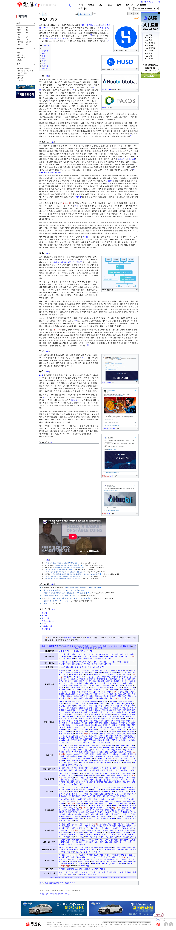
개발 (27, 27)
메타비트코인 (97, 712)
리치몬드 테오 (88, 237)
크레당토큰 (125, 816)
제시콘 (87, 814)
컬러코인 (129, 692)
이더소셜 (69, 814)
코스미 (94, 734)
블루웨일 (125, 714)
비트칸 (72, 859)
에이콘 (107, 810)
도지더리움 (63, 662)
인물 (18, 44)
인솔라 (74, 692)
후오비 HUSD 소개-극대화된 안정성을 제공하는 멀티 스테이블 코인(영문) (76, 574)
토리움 (112, 760)
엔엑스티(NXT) (113, 683)
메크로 (61, 712)
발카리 (126, 750)
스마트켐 (89, 719)
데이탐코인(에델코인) (125, 704)
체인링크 (120, 835)
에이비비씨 (114, 754)
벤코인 (91, 714)
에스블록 (101, 872)
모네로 (81, 768)
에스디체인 (99, 842)
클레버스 (65, 818)
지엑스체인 (106, 835)
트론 (96, 818)
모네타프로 (105, 750)
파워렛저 (70, 738)
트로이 (110, 782)
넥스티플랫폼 (120, 745)
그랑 (92, 745)
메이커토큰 (117, 710)
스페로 (92, 806)
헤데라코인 (119, 698)
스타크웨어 (124, 768)
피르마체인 (123, 740)
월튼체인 (62, 844)
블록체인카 (124, 840)
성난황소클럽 (117, 775)
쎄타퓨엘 (124, 806)
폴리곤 (85, 740)
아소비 (64, 808)
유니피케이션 (64, 690)
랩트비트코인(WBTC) (97, 654)
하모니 (74, 698)
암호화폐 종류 (69, 638)
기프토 (119, 701)
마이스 (81, 710)
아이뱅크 (106, 778)
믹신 (86, 768)
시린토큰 (112, 719)
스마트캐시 (114, 768)
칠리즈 (119, 731)
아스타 (92, 754)
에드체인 (88, 810)
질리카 (94, 664)
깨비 (78, 773)
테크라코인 (63, 736)
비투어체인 (86, 716)
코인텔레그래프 (107, 429)
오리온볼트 (92, 727)
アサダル (130, 922)
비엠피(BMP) (115, 801)
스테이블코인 (104, 28)
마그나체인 (76, 872)
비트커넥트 (92, 872)
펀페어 (84, 796)
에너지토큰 (69, 780)
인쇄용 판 (20, 75)
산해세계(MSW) (108, 792)
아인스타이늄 (69, 658)
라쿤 (68, 789)
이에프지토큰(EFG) (97, 780)
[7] (101, 247)
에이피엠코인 (79, 725)
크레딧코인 (111, 734)
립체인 (120, 672)
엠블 (121, 842)
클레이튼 (126, 694)
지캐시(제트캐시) (81, 770)
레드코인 (115, 748)
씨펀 (131, 806)
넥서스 (77, 670)
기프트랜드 (128, 701)
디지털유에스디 (93, 855)
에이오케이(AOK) (91, 683)
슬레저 (69, 754)
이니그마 (83, 690)
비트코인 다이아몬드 (96, 656)
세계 (27, 32)
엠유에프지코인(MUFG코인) (94, 756)
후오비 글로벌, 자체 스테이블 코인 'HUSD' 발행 (71, 598)
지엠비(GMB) (96, 692)
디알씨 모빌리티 (100, 706)
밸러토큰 (107, 857)
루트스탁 (109, 654)
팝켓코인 (110, 738)
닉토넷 (106, 670)
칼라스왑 (79, 864)
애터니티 (123, 681)
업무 (27, 37)
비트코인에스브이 (112, 656)
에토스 (113, 810)
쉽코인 (120, 752)
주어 (85, 731)
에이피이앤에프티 (95, 723)
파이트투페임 (81, 874)
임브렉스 (131, 729)
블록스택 (108, 847)
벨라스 (79, 677)
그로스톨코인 (64, 654)
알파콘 (105, 830)
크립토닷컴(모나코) (84, 760)
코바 (72, 837)
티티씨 (91, 696)
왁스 (133, 794)
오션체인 (110, 832)
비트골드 (75, 651)
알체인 (116, 681)
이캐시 (82, 651)
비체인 (77, 716)
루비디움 (93, 672)
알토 (97, 794)
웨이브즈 (100, 687)
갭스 (68, 824)
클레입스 (73, 818)
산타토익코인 (70, 803)
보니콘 (72, 828)
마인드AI (88, 710)
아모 (72, 842)
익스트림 (85, 729)
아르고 (75, 681)
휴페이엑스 (69, 765)
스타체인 (128, 803)
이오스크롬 (122, 690)
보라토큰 (95, 801)
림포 (93, 826)
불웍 (106, 768)
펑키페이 (75, 763)
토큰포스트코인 (81, 736)
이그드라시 (74, 690)
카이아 (113, 692)
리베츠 (91, 840)
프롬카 (108, 740)
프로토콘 (113, 696)
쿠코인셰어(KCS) (103, 864)
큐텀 (103, 694)
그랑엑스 (112, 701)
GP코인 (69, 745)
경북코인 (62, 869)
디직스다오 (121, 773)
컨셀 (60, 734)
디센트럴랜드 (128, 787)
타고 (141, 922)
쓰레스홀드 (74, 830)
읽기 (76, 14)
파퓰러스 (78, 738)
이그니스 (131, 727)
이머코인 (68, 729)
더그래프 (95, 824)
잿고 (72, 731)
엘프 (70, 685)
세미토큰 (127, 775)
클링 (118, 734)
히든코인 (78, 765)
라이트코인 (83, 654)
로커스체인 (76, 672)
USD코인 (45, 38)
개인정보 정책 (44, 894)
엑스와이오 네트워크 (93, 725)
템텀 (106, 760)
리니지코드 (114, 708)
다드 (88, 824)
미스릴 (79, 801)
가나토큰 (62, 824)
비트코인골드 (81, 656)
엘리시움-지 (89, 832)
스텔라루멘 (100, 667)
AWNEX (62, 745)
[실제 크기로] (137, 50)
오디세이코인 (108, 685)
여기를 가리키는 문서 (24, 68)
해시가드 (83, 784)
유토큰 (100, 850)
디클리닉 (116, 824)
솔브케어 (105, 828)
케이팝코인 (125, 814)
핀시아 (67, 698)
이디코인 (72, 835)
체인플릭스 (100, 814)
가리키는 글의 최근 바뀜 (25, 71)
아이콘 (88, 681)
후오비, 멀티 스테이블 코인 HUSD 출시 (67, 565)
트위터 (109, 382)
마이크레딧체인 (102, 826)
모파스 (117, 675)
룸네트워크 (96, 789)
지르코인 (114, 780)
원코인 (109, 872)
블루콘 (67, 752)
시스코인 (77, 754)
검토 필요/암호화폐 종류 (54, 883)
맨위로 (171, 924)
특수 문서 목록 (22, 73)
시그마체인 (112, 679)
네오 (72, 670)
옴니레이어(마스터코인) (84, 658)
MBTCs (66, 799)
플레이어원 (100, 796)
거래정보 (141, 5)
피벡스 (133, 770)
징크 (113, 835)
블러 (123, 857)
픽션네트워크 (69, 821)
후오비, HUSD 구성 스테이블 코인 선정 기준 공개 (62, 578)
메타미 (128, 826)
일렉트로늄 (64, 758)
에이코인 (68, 725)
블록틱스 (116, 714)
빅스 (92, 859)
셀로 (106, 752)
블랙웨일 (108, 714)
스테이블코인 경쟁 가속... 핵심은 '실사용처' (67, 567)
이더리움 (131, 159)
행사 (121, 877)
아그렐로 (83, 721)
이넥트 (61, 729)
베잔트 (61, 752)
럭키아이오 (129, 706)
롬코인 (105, 708)
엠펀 (116, 794)
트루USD (53, 38)
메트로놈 (97, 675)
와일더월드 (109, 727)
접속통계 (166, 924)
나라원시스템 (113, 922)
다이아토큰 (102, 704)
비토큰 (86, 828)
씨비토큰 (75, 721)
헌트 (115, 742)
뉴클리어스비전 (65, 840)
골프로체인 (103, 701)
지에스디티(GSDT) (127, 780)
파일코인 (78, 852)
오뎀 (83, 812)
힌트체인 (132, 837)
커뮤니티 (82, 8)
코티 (130, 758)
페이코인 (91, 763)
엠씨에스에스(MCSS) (82, 685)
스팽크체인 (84, 806)
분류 (41, 883)
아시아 (19, 32)
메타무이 (87, 712)
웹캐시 (125, 756)
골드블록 (94, 701)
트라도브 (98, 736)
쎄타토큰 (116, 806)
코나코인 (70, 782)
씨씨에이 (98, 778)
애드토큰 (129, 830)
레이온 (66, 708)
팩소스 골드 (46, 618)
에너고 (84, 723)
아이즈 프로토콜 (114, 721)
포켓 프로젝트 (75, 740)
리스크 (105, 672)
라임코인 (75, 840)
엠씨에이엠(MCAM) (74, 756)
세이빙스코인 (69, 778)
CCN (41, 375)
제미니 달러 (61, 38)
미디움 (66, 677)
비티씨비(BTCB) (83, 859)
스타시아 (120, 803)
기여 (144, 2)
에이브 (86, 780)
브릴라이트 (74, 792)
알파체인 (98, 830)
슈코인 (72, 679)
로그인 (158, 2)
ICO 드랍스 (105, 476)
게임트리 (86, 787)
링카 (80, 750)
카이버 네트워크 (68, 864)
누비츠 (84, 704)
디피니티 (77, 847)
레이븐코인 (63, 775)
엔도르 (81, 832)
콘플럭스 (80, 694)
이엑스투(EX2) (125, 872)
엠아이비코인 (96, 685)
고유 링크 (20, 78)
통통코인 (119, 760)
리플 (81, 667)
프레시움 (100, 740)
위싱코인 (116, 812)
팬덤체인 (119, 818)
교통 (27, 30)
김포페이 (70, 869)
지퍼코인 (91, 731)
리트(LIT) (72, 775)
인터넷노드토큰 (73, 844)
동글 (72, 799)
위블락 (64, 835)
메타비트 (112, 799)
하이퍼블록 (89, 698)
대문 (18, 53)
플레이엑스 (110, 796)
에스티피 (78, 780)
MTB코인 (68, 701)
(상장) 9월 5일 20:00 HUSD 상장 (55, 601)
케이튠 (116, 814)
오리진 (100, 727)
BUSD (44, 623)
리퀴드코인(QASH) (119, 855)
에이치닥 (108, 842)
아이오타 (78, 842)
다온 (112, 670)
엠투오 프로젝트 (81, 727)
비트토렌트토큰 (119, 847)
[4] (49, 100)
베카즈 (72, 677)
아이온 (81, 681)
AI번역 (91, 5)
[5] (131, 135)
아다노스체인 (93, 721)
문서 (40, 14)
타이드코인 (99, 658)
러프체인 (83, 840)
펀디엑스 (67, 763)
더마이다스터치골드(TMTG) (96, 773)
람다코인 (85, 847)
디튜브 (89, 799)
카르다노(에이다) (105, 664)
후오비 (44, 613)
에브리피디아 (98, 810)
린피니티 (98, 840)
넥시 (70, 855)
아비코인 (103, 721)
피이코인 (67, 784)
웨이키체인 (109, 687)
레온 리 (110, 181)
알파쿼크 (116, 808)
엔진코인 (103, 794)
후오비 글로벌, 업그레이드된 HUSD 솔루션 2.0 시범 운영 (64, 572)
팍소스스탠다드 (99, 738)
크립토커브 (70, 874)
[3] (73, 89)
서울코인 (87, 869)
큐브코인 (88, 837)
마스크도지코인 (71, 710)
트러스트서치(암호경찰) (124, 736)
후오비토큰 (46, 629)
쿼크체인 (88, 694)
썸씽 (110, 806)
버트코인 (63, 656)
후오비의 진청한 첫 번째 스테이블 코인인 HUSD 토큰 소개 (64, 576)
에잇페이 (123, 754)
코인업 (62, 874)
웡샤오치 (57, 330)
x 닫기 (159, 13)
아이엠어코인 (74, 808)
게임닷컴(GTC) (64, 787)
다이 (83, 773)
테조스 (69, 696)
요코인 (92, 687)
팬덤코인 (128, 818)
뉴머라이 (82, 824)
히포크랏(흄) (123, 837)
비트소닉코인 (64, 859)
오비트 (65, 861)
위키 (80, 5)
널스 (67, 670)
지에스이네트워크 (93, 835)
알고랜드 (108, 681)
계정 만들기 (150, 2)
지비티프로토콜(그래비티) (115, 850)
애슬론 (105, 754)
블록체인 (20, 42)
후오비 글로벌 (106, 90)
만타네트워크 (107, 710)
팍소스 (104, 107)
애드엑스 (121, 830)
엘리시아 (69, 727)
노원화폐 (78, 869)
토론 (140, 2)
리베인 (74, 826)
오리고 (71, 770)
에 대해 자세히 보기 (50, 172)
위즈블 (125, 687)
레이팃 (127, 824)
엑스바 (130, 754)
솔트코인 (80, 719)
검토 (88, 638)
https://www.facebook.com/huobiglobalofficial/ (82, 587)
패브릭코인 (104, 837)
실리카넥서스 (77, 794)
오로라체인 (118, 685)
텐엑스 (100, 760)
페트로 (102, 869)
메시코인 (105, 789)
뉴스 (110, 5)
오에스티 (94, 662)
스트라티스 (91, 679)
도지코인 (73, 654)
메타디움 (78, 712)
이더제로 (87, 664)
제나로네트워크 (84, 692)
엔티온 (115, 842)
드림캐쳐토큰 (81, 799)
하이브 (77, 742)
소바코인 (80, 803)
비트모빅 (104, 716)
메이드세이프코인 (96, 847)
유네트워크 (125, 812)
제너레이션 (79, 814)
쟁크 (71, 758)
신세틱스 (90, 778)
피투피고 (75, 784)
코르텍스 (78, 734)
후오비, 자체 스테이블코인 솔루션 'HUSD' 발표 (61, 563)
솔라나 (66, 679)
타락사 (82, 844)
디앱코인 (112, 773)
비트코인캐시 (125, 656)
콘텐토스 (78, 816)
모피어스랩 (126, 675)
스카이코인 (81, 679)
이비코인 (77, 729)
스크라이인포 (115, 828)
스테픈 (96, 719)
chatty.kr (147, 922)
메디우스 (121, 826)
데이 (75, 855)
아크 (94, 681)
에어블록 (65, 832)
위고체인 (118, 687)
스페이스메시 (102, 679)
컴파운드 (62, 782)
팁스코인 (126, 782)
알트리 (99, 754)
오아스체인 (129, 842)
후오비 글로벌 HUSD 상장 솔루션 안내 (58, 569)
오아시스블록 (77, 687)
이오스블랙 (112, 690)
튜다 (91, 818)
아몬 (86, 754)
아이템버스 (91, 808)
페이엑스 (83, 763)
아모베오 (83, 830)
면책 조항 (61, 894)
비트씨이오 (114, 716)
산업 (18, 35)
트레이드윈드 (102, 782)
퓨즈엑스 (108, 763)
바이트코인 (94, 768)
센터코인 (100, 752)
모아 (103, 675)
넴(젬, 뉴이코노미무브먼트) (92, 670)
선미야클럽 (106, 775)
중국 (83, 25)
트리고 (96, 837)
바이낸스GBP (64, 857)
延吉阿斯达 (122, 922)
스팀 (77, 806)
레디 (60, 708)
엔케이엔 (124, 683)
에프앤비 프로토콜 (110, 723)
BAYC (61, 773)
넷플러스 (77, 704)
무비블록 (130, 799)
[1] (91, 35)
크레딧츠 (118, 694)
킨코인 (124, 734)
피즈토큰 (70, 742)
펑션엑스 (87, 852)
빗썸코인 (99, 859)
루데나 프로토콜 (85, 789)
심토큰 (104, 806)
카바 (124, 731)
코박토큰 (87, 734)
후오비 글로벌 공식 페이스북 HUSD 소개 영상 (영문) (63, 590)
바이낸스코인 (87, 857)
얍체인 (72, 683)
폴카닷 (105, 696)
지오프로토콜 (99, 758)
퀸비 (83, 782)
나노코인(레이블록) (66, 667)
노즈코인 (130, 745)
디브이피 (70, 706)
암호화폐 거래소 (93, 25)
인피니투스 (111, 729)
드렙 (127, 670)
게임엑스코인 (77, 787)
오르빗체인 (128, 685)
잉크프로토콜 (64, 731)
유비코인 (132, 756)
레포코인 (73, 708)
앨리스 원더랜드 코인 (67, 810)
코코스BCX (63, 796)
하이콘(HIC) (86, 742)
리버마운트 (124, 708)
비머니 (67, 651)
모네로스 (95, 750)
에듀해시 (79, 810)
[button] (134, 646)
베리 (132, 750)
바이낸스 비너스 (117, 750)
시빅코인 (120, 719)
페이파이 (131, 738)
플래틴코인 (122, 696)
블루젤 (79, 828)
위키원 (136, 922)
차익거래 (46, 397)
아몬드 (90, 830)
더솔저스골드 (110, 787)
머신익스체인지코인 (111, 840)
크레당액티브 (105, 816)
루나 (122, 748)
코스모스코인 (70, 694)
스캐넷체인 (111, 803)
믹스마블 (65, 792)
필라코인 (113, 837)
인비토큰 (93, 729)
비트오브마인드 (125, 716)
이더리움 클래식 (125, 662)
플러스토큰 (92, 874)
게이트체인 (63, 855)
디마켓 (119, 787)
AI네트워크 (63, 847)
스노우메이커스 (99, 803)
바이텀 (98, 775)
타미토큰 (131, 734)
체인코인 (111, 731)
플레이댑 (91, 796)
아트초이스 (126, 721)
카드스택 (106, 692)
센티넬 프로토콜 (70, 719)
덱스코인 (82, 855)
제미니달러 (123, 861)
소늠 (63, 850)
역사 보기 (87, 14)
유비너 (62, 814)
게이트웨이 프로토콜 (81, 745)
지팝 (93, 814)
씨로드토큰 (66, 721)
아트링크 (100, 808)
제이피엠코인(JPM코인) (84, 758)
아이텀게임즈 (89, 794)
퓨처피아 (92, 740)
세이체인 (124, 677)
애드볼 (132, 808)
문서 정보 (20, 80)
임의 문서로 (21, 57)
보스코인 (86, 677)
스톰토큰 (104, 719)
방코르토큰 (98, 857)
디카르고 (110, 706)
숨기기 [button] (46, 45)
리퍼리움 (86, 826)
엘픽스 (98, 832)
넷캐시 (61, 651)
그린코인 (62, 768)
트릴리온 (118, 782)
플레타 (130, 696)
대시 (68, 768)
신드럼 (67, 794)
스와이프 (128, 752)
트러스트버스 (108, 736)
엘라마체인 (131, 725)
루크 (100, 672)
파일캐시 (70, 852)
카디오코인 (129, 835)
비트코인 (121, 159)
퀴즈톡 (95, 816)
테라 (95, 760)
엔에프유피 (113, 725)
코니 (89, 864)
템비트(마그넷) (74, 796)
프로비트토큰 (64, 866)
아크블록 (100, 681)
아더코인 (67, 681)
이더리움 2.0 (113, 662)
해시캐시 (90, 651)
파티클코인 (125, 770)
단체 (18, 37)
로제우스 (98, 708)
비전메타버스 (95, 792)
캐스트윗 (109, 814)
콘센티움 (101, 734)
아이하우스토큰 (117, 778)
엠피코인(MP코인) (73, 812)
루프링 (107, 855)
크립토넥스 (116, 864)
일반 (27, 44)
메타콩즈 (90, 775)
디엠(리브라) (92, 748)
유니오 (133, 812)
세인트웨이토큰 (89, 752)
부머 (98, 677)
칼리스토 (131, 731)
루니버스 (85, 672)
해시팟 (94, 742)
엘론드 (64, 685)
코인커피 (124, 758)
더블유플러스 (74, 748)
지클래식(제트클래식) (104, 770)
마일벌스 (96, 710)
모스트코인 (121, 799)
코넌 (127, 850)
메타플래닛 (115, 789)
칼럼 (119, 5)
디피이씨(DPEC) (104, 748)
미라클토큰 (71, 801)
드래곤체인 (119, 670)
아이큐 (82, 808)
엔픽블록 (122, 725)
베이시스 (83, 714)
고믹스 (61, 872)
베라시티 (87, 801)
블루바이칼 (104, 801)
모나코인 (133, 654)
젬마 (108, 780)
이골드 (115, 872)
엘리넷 (62, 727)
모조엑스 (106, 712)
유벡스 (124, 727)
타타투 (81, 818)
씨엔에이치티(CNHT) (112, 859)
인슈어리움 (81, 835)
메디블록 (113, 826)
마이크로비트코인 (121, 654)
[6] (134, 169)
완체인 (86, 687)
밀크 (113, 712)
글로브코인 (100, 745)
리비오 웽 (66, 203)
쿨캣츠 (77, 782)
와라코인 (117, 756)
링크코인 (130, 855)
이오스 (104, 690)
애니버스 (125, 808)
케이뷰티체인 (69, 734)
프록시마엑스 (97, 852)
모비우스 (88, 667)
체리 (105, 731)
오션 (104, 832)
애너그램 (113, 830)
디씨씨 (89, 706)
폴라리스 (98, 696)
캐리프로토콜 (64, 837)
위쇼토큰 (107, 812)
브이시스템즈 (107, 677)
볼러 (93, 677)
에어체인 (73, 832)
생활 (18, 39)
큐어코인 (110, 694)
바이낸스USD (76, 857)
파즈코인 (127, 760)
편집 (80, 14)
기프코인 (95, 787)
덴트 (110, 824)
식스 (98, 806)
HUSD (46, 604)
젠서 (134, 872)
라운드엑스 (120, 706)
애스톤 (64, 723)
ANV (60, 799)
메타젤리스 (81, 775)
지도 (27, 39)
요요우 (100, 812)
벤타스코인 (116, 857)
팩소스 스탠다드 (48, 621)
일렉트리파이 (122, 729)
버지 (101, 768)
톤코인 (91, 736)
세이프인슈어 (95, 828)
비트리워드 (95, 716)
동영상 (129, 5)
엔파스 (110, 794)
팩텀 (116, 738)
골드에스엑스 (70, 773)
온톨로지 (118, 832)
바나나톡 (120, 712)
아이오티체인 (89, 842)
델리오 (82, 748)
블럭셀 (84, 872)
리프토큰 (113, 672)
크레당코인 (115, 816)
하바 (77, 821)
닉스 (101, 787)
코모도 (116, 770)
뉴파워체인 (92, 704)
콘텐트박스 (87, 816)
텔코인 (71, 736)
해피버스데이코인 (105, 742)
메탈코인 (87, 750)
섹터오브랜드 (80, 778)
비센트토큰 (131, 857)
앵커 (88, 850)
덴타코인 (103, 824)
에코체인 (103, 683)
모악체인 (110, 675)
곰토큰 (67, 872)
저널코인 (78, 731)
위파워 (117, 727)
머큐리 (74, 768)
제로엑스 (114, 861)
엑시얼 (104, 725)
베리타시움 (74, 714)
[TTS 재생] (129, 8)
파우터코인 (104, 818)
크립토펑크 (91, 782)
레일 (101, 855)
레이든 (71, 662)
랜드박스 (130, 773)
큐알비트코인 (70, 760)
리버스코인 (66, 826)
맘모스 (66, 675)
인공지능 (20, 27)
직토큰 (99, 731)
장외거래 (77, 197)
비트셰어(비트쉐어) (82, 662)
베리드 (66, 714)
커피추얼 (109, 758)
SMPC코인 (77, 701)
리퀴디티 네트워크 (71, 750)
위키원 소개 (53, 894)
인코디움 (101, 729)
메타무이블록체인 (77, 675)
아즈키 (127, 778)
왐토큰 (126, 832)
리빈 (80, 826)
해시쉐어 (108, 658)
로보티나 (90, 708)
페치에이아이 (64, 740)
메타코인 (88, 675)
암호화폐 (28, 42)
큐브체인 (97, 694)
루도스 (96, 799)
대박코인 (111, 704)
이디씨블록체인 (94, 690)
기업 (27, 35)
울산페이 (95, 869)
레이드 (74, 789)
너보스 (61, 670)
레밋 (76, 667)
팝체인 (112, 818)
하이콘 (81, 698)
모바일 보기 (68, 894)
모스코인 (123, 789)
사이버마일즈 (77, 752)
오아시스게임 (125, 794)
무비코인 (62, 801)
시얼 (127, 719)
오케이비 (72, 861)
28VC (61, 701)
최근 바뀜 (20, 55)
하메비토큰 (127, 763)
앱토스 (66, 683)
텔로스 (76, 696)
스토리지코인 (72, 850)
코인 (101, 5)
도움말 (19, 60)
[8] (87, 345)
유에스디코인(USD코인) (100, 861)
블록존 (104, 514)
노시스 (74, 824)
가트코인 (86, 701)
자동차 (19, 30)
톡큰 (86, 818)
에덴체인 (80, 683)
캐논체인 (121, 692)
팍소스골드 (88, 738)
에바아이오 (123, 723)
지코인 (92, 770)
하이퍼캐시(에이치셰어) (104, 698)
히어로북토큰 (121, 796)
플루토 (114, 740)
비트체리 (116, 677)
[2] (108, 40)
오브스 (67, 687)
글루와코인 (109, 745)
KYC (75, 321)
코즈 (94, 864)
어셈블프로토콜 (74, 723)
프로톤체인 (117, 763)
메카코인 (104, 799)
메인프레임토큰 (129, 710)
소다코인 (113, 752)
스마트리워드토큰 (122, 792)
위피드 (132, 687)
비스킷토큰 (84, 792)
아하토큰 (108, 808)
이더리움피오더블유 (74, 664)
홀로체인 (128, 698)
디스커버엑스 (80, 706)
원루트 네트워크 (83, 861)
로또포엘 (82, 708)
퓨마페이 (100, 763)
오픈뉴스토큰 (91, 812)
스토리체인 (69, 806)
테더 (55, 262)
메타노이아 (69, 712)
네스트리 (68, 704)
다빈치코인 (63, 748)
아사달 (105, 922)
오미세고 (109, 756)
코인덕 (116, 758)
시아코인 (82, 850)
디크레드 (67, 672)
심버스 (120, 679)
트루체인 (83, 696)
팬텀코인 (123, 738)
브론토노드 (99, 714)
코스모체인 (79, 837)
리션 (131, 708)
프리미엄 (74, 400)
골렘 (70, 847)
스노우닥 (88, 803)
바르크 (127, 712)
